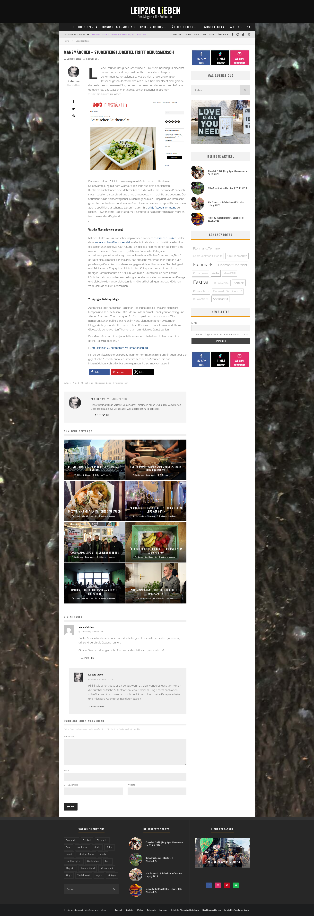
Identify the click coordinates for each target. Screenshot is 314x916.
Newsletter (129, 910)
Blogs (68, 383)
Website (131, 785)
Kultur (109, 847)
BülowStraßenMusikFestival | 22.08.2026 (227, 188)
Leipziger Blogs (74, 58)
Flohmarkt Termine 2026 (227, 291)
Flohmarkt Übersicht (232, 265)
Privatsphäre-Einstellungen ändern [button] (236, 910)
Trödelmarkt (83, 875)
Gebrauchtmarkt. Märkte (207, 255)
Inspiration (82, 847)
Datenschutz (151, 910)
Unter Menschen (152, 27)
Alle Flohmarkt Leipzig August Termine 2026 (114, 34)
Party (108, 861)
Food (76, 383)
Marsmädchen (121, 383)
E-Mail (194, 322)
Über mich (118, 910)
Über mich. (223, 34)
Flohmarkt (203, 264)
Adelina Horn (73, 81)
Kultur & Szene (84, 27)
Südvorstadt (106, 868)
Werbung (140, 910)
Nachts (235, 27)
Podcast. (177, 34)
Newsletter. (209, 34)
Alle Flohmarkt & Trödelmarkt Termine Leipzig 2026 (226, 203)
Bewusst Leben (211, 27)
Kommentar (70, 737)
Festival (201, 282)
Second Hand (88, 868)
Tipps (69, 875)
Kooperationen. (192, 34)
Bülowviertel (221, 283)
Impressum (163, 910)
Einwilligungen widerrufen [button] (211, 910)
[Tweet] (73, 108)
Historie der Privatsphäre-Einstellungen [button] (185, 910)
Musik (103, 854)
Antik (215, 273)
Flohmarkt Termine (206, 248)
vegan (99, 875)
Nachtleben (93, 861)
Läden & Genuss (182, 27)
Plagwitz (70, 868)
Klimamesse (200, 273)
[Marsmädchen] (137, 135)
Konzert (239, 283)
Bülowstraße (201, 299)
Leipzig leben (95, 674)
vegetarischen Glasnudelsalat (112, 242)
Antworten (87, 658)
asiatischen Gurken (165, 238)
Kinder (97, 847)
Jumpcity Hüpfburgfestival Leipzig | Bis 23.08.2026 (226, 219)
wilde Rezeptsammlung (162, 207)
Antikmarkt (220, 299)
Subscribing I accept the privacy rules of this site (221, 334)
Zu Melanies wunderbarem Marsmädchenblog (120, 347)
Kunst (69, 854)
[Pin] (73, 115)
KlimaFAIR (230, 273)
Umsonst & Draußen (117, 27)
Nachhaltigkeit (73, 861)
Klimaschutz (201, 291)
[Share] (73, 101)
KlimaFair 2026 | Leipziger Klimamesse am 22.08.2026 (228, 172)
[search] (245, 90)
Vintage (112, 875)
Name (67, 770)
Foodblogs (87, 383)
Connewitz (71, 840)
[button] (99, 372)
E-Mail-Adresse (71, 785)
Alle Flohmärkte (237, 255)
